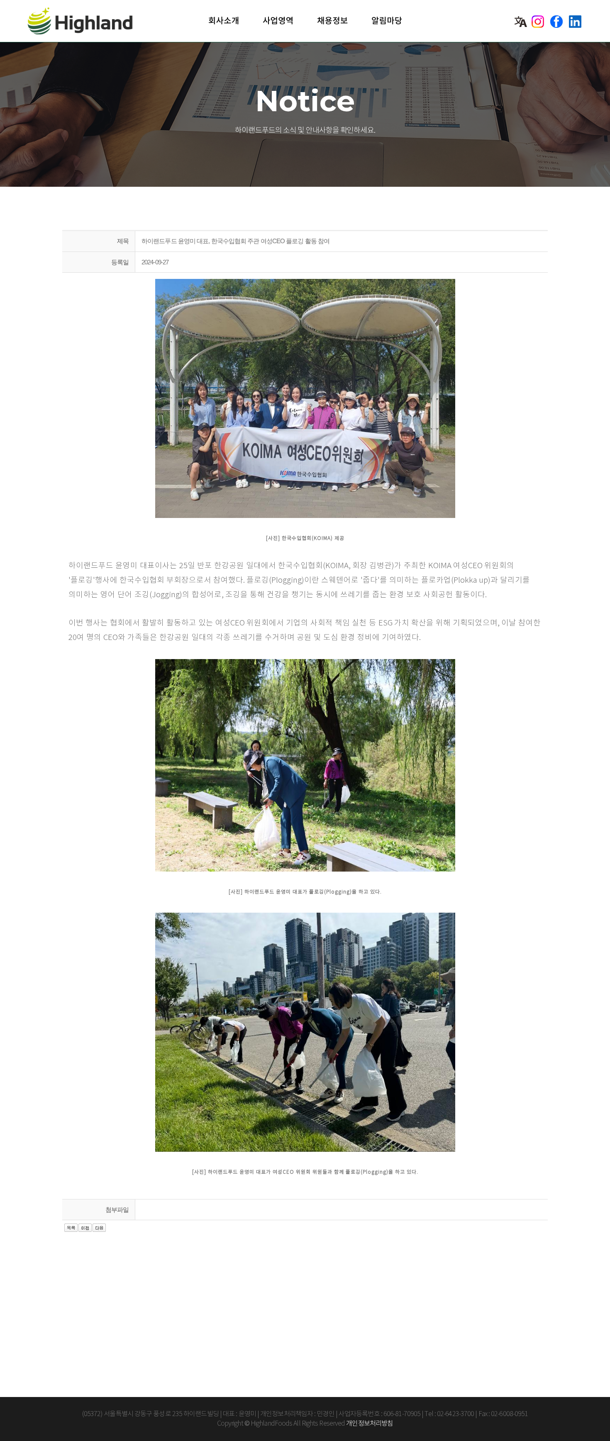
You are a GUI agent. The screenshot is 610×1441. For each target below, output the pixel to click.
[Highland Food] (88, 21)
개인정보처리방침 (369, 1423)
